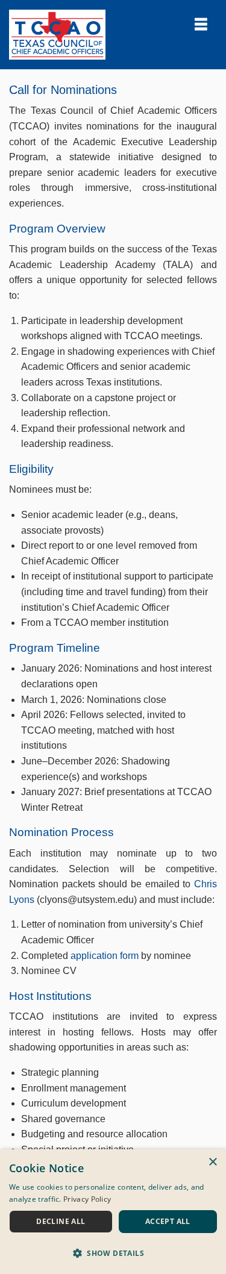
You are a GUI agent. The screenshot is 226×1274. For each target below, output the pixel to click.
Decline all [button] (60, 1221)
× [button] (212, 1162)
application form (105, 956)
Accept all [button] (167, 1221)
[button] (113, 1253)
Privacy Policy (87, 1199)
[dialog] (113, 1211)
